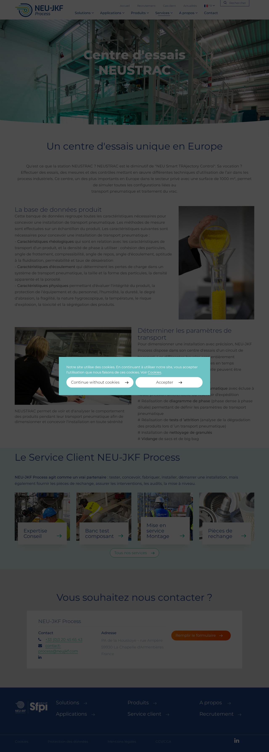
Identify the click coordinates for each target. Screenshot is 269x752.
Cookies (154, 372)
